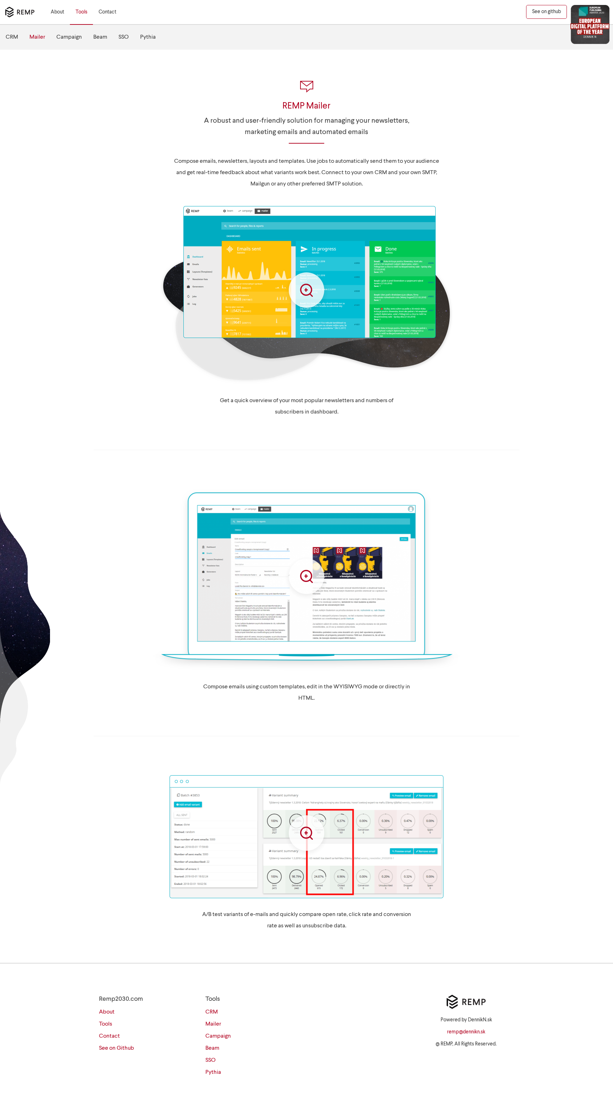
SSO (123, 37)
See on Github (116, 1048)
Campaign (69, 37)
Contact (107, 12)
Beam (100, 37)
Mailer (37, 37)
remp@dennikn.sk (466, 1031)
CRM (12, 37)
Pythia (148, 37)
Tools (81, 12)
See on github (546, 11)
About (57, 12)
